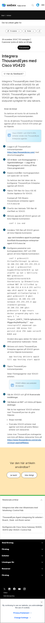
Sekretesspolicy (9, 596)
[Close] (41, 602)
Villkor (5, 593)
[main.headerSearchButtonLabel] (33, 5)
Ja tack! (13, 475)
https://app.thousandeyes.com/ (21, 152)
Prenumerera (24, 48)
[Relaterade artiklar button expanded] (41, 500)
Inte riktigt (29, 475)
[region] (22, 611)
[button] (38, 5)
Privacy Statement (21, 613)
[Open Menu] (43, 5)
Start (3, 15)
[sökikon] (33, 5)
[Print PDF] (16, 48)
